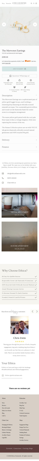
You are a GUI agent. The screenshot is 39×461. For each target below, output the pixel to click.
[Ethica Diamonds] (19, 3)
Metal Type (22, 408)
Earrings (22, 437)
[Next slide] (35, 24)
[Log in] (34, 3)
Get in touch (19, 248)
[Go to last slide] (4, 24)
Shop (3, 3)
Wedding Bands (23, 432)
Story (3, 403)
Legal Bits (4, 437)
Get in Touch (19, 214)
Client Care (5, 420)
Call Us (4, 415)
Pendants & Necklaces (25, 435)
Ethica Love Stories (6, 410)
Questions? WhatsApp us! (21, 76)
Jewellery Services (24, 440)
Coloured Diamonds (24, 430)
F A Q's (21, 410)
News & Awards (6, 408)
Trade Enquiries (23, 415)
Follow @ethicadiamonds (13, 375)
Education (8, 3)
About (4, 398)
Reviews (4, 405)
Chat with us (11, 183)
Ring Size (22, 405)
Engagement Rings (24, 424)
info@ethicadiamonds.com (16, 173)
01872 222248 (11, 178)
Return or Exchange (6, 430)
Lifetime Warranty (6, 432)
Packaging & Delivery (7, 424)
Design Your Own (24, 427)
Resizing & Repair (6, 427)
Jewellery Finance (6, 435)
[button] (31, 3)
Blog (3, 413)
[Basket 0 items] (36, 3)
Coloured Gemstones (25, 413)
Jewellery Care (23, 403)
